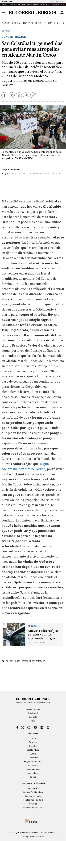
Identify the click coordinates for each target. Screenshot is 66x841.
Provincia (33, 742)
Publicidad (33, 713)
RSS (33, 721)
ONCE (17, 661)
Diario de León (33, 788)
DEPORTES (40, 23)
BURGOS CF (27, 23)
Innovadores (33, 773)
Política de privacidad (29, 833)
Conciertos (56, 4)
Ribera (16, 23)
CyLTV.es (33, 804)
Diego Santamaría (11, 169)
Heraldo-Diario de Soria (33, 800)
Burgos (6, 23)
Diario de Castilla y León (33, 792)
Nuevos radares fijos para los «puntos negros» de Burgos (43, 634)
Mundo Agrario (33, 769)
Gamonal (26, 4)
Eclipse (17, 4)
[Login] (62, 12)
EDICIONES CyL (55, 1)
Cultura (33, 754)
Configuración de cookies (33, 837)
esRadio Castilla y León (33, 808)
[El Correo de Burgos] (32, 12)
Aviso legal (14, 833)
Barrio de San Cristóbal (34, 661)
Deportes (33, 746)
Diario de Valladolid (33, 796)
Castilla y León (33, 750)
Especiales (33, 758)
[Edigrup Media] (33, 821)
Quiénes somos (33, 709)
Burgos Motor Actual (33, 761)
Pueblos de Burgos (41, 4)
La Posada (33, 765)
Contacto (33, 717)
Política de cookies (49, 833)
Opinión (33, 777)
